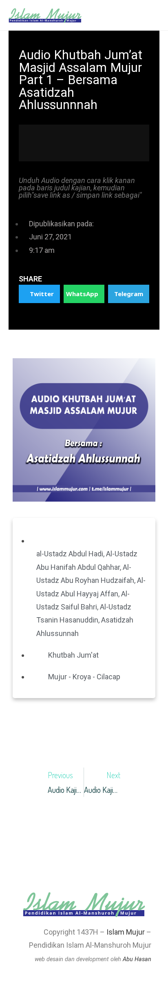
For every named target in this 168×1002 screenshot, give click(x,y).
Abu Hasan (137, 959)
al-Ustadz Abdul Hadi (69, 553)
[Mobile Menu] (157, 15)
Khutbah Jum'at (73, 655)
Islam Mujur (125, 932)
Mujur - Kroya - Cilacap (84, 676)
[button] (39, 294)
